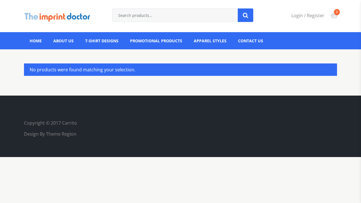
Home (36, 40)
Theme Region (60, 134)
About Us (63, 40)
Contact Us (250, 40)
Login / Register (307, 15)
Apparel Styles (210, 40)
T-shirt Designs (101, 40)
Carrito (69, 123)
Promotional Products (156, 40)
